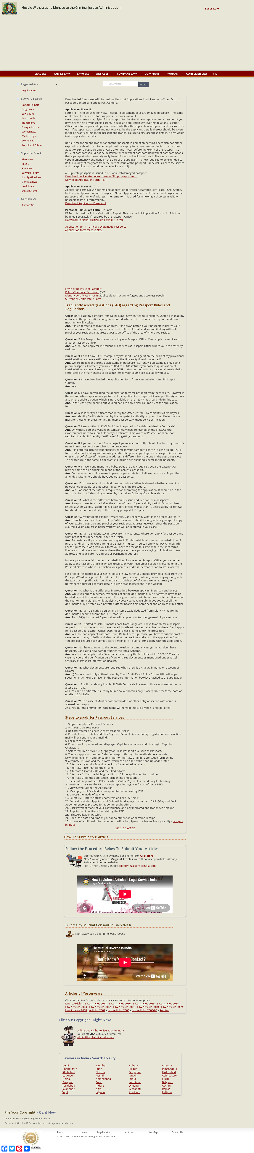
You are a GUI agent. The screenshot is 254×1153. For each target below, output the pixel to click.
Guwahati (135, 1089)
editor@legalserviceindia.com (137, 865)
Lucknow (67, 1075)
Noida (66, 1079)
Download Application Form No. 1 (86, 179)
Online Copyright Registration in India (100, 1030)
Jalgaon (100, 1092)
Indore (100, 1085)
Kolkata (133, 1065)
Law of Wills (28, 118)
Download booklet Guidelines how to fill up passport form (101, 176)
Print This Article (125, 828)
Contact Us (28, 205)
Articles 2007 (97, 1010)
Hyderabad (169, 1072)
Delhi (65, 1065)
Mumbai (101, 1065)
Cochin (166, 1085)
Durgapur (135, 1072)
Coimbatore (169, 1075)
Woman (172, 73)
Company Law (127, 73)
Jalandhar (68, 1089)
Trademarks (28, 122)
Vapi (65, 1092)
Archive (164, 1010)
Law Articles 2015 (144, 1003)
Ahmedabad (103, 1079)
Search (143, 84)
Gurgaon (67, 1082)
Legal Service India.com (103, 1136)
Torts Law (212, 8)
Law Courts (28, 113)
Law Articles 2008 (76, 1010)
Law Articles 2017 (96, 1003)
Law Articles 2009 (172, 1007)
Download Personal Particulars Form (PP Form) (94, 220)
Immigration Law (31, 177)
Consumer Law (197, 73)
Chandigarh (69, 1069)
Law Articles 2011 (124, 1007)
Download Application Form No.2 (85, 203)
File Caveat (28, 159)
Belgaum (167, 1082)
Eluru (165, 1079)
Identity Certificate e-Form (81, 295)
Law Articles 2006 (118, 1010)
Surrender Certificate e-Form (83, 299)
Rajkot (166, 1089)
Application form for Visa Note (84, 230)
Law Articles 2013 (76, 1007)
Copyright (152, 73)
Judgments (28, 109)
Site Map (152, 1132)
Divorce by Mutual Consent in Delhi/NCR (98, 925)
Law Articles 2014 (168, 1003)
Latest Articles (74, 1003)
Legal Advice (29, 90)
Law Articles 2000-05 (144, 1010)
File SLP (26, 163)
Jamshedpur (169, 1069)
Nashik (100, 1075)
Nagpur (100, 1072)
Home (84, 1132)
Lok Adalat (28, 140)
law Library (28, 186)
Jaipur (132, 1079)
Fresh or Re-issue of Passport (83, 289)
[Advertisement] (127, 43)
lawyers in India (30, 104)
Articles (102, 73)
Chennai (167, 1065)
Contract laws (29, 181)
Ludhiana (135, 1082)
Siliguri (133, 1069)
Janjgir (133, 1075)
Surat (99, 1082)
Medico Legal (29, 136)
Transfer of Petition (32, 145)
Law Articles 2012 (100, 1007)
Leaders (40, 73)
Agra (99, 1089)
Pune (99, 1069)
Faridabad (68, 1085)
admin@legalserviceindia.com (95, 1037)
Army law (27, 168)
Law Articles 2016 (120, 1003)
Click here (146, 855)
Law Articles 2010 (148, 1007)
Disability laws (29, 190)
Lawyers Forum (30, 172)
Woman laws (29, 131)
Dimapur (134, 1085)
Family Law (62, 73)
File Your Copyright (20, 1112)
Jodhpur (167, 1092)
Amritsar (134, 1092)
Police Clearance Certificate (82, 292)
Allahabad (68, 1072)
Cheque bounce (30, 127)
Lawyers (83, 73)
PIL (215, 73)
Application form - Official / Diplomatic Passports (95, 226)
